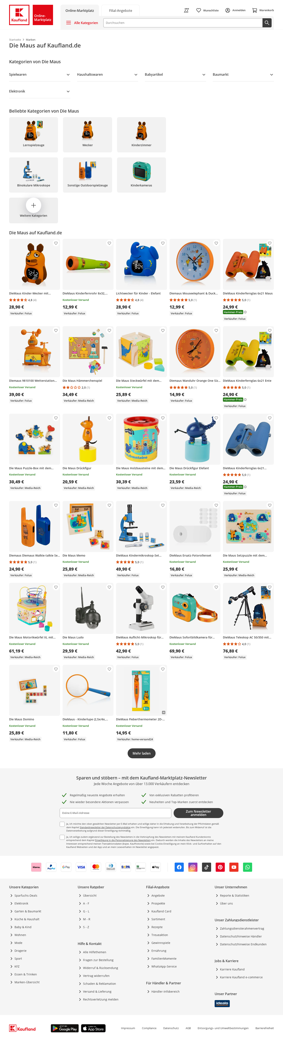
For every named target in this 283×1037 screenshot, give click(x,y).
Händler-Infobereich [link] (165, 991)
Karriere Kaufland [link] (232, 969)
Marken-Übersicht (27, 982)
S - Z (86, 927)
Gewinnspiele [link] (160, 943)
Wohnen (20, 935)
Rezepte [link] (157, 927)
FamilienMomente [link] (164, 958)
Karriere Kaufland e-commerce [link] (241, 977)
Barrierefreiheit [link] (264, 1028)
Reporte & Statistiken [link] (234, 895)
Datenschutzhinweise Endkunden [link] (243, 944)
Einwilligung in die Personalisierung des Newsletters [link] (123, 840)
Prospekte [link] (158, 903)
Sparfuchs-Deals (26, 895)
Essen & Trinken (26, 974)
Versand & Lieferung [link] (97, 991)
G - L (86, 911)
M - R (86, 919)
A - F (86, 903)
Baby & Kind (23, 927)
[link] (120, 10)
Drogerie (21, 951)
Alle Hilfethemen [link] (94, 952)
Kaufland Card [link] (161, 911)
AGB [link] (188, 1028)
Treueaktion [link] (159, 935)
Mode (18, 943)
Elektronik (21, 903)
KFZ (17, 966)
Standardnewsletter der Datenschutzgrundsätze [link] (105, 827)
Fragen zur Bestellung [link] (98, 960)
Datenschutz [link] (171, 1028)
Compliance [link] (149, 1028)
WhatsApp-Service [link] (164, 966)
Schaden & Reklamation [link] (99, 984)
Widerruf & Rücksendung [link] (100, 968)
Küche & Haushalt (27, 919)
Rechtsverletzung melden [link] (101, 999)
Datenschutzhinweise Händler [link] (241, 936)
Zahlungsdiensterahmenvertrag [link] (242, 928)
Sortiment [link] (158, 919)
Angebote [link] (158, 895)
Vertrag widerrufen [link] (96, 976)
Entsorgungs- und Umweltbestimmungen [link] (223, 1028)
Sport (18, 958)
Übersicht (90, 895)
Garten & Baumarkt (28, 911)
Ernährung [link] (158, 951)
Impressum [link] (128, 1028)
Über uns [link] (226, 903)
